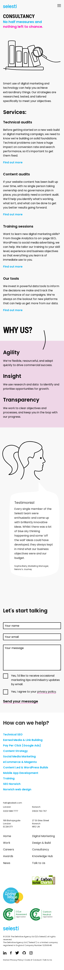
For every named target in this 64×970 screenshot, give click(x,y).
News (6, 863)
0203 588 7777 (10, 811)
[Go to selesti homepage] (9, 7)
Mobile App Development (20, 773)
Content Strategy (15, 751)
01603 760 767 (39, 811)
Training (9, 778)
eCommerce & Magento (20, 762)
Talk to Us (38, 863)
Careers (8, 849)
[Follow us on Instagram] (31, 953)
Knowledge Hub (42, 856)
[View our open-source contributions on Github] (24, 953)
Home (7, 836)
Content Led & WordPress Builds (25, 767)
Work (6, 843)
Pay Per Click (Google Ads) (22, 745)
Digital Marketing (43, 836)
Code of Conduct (33, 960)
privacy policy (46, 692)
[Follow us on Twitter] (17, 953)
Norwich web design (17, 789)
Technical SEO (13, 734)
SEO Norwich (11, 784)
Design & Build (41, 843)
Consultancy (40, 849)
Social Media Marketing (19, 756)
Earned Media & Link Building (22, 740)
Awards (8, 856)
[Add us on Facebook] (11, 953)
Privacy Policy (16, 960)
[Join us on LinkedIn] (4, 953)
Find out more (13, 162)
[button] (59, 6)
